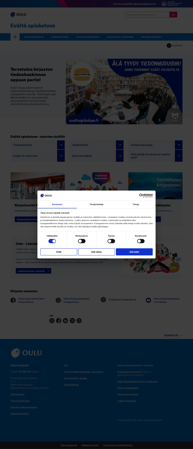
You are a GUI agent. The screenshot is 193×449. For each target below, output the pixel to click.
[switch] (81, 241)
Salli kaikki (134, 252)
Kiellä (58, 252)
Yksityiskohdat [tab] (96, 204)
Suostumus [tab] (57, 204)
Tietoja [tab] (136, 204)
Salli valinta (96, 252)
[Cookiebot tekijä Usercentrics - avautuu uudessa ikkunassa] (141, 196)
